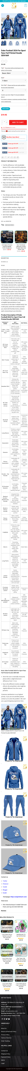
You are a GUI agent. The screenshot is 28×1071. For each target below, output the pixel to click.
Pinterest (5, 884)
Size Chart (4, 85)
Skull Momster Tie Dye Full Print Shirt (21, 935)
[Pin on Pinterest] (14, 157)
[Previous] (3, 26)
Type (2, 68)
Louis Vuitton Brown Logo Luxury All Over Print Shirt (21, 985)
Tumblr (5, 887)
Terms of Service (6, 1038)
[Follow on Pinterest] (9, 1019)
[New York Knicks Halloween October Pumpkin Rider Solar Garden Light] (21, 237)
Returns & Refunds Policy (8, 1032)
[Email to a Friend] (11, 157)
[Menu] (2, 5)
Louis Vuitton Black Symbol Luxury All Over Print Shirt (7, 985)
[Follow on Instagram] (4, 1019)
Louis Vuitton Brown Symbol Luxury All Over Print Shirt (7, 936)
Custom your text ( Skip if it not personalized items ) (12, 96)
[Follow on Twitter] (6, 1019)
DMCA (3, 1060)
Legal (2, 1063)
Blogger (5, 890)
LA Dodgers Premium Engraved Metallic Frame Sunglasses (7, 246)
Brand (3, 265)
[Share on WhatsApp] (2, 157)
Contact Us (4, 1051)
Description (5, 258)
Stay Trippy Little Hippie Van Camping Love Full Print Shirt (21, 960)
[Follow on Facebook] (2, 1019)
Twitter (5, 881)
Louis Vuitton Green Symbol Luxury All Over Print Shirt (7, 960)
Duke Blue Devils (9, 225)
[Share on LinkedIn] (17, 157)
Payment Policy (5, 1057)
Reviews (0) (4, 262)
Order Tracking (5, 1041)
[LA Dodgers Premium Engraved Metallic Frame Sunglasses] (7, 237)
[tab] (14, 258)
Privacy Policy (5, 1035)
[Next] (24, 26)
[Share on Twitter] (8, 157)
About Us (3, 1028)
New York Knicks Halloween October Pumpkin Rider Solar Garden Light (21, 247)
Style (2, 78)
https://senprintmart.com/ (19, 897)
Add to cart (18, 122)
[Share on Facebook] (5, 157)
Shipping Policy (5, 1054)
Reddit (5, 893)
